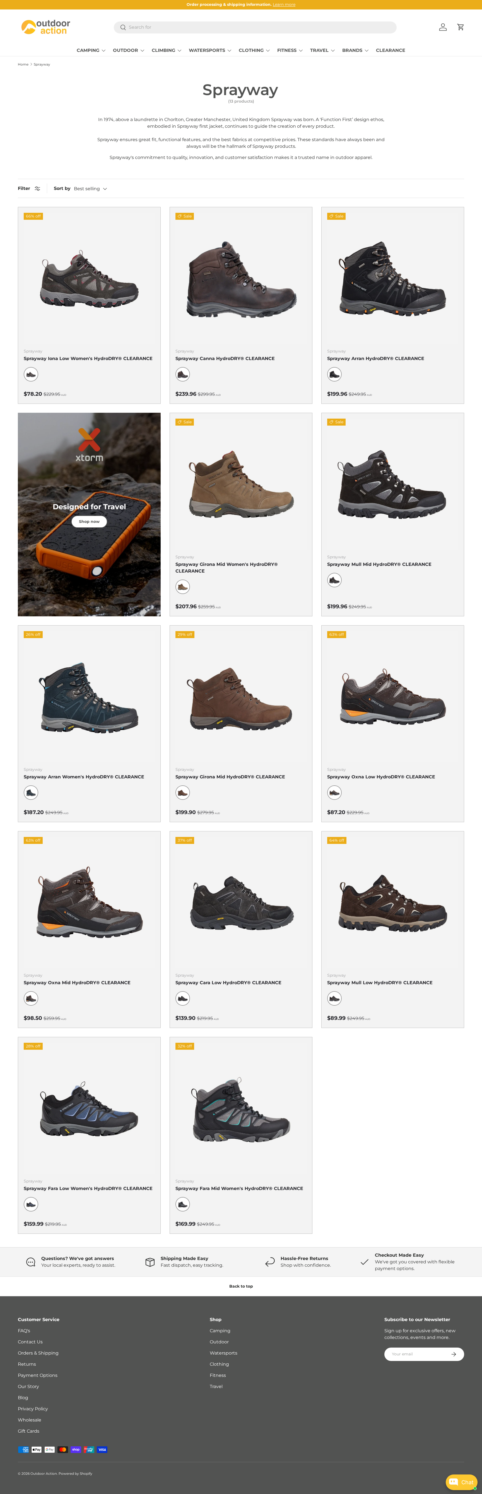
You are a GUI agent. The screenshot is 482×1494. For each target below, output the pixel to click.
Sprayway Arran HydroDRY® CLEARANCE (375, 358)
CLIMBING (163, 50)
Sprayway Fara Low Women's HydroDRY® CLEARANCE (88, 1188)
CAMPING (88, 50)
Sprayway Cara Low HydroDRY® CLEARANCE (228, 982)
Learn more (284, 4)
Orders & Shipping (38, 1353)
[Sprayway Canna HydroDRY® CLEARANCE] (241, 278)
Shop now (89, 521)
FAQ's (24, 1330)
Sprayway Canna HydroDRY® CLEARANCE (225, 358)
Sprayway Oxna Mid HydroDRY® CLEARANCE (77, 982)
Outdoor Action (43, 1473)
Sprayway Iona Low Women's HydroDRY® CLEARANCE (88, 358)
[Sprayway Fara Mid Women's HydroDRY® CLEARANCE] (241, 1108)
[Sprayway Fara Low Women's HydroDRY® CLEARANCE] (89, 1108)
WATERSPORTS (207, 50)
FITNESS (287, 50)
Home (23, 64)
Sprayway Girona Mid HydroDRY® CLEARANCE (230, 776)
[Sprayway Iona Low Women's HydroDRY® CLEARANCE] (89, 278)
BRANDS (352, 50)
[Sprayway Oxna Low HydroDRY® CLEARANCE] (392, 696)
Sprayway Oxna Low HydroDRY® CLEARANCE (381, 776)
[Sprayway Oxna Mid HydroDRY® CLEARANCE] (89, 902)
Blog (23, 1397)
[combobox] (255, 27)
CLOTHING (251, 50)
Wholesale (29, 1420)
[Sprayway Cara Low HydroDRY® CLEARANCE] (241, 902)
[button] (461, 27)
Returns (27, 1364)
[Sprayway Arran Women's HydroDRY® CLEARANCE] (89, 696)
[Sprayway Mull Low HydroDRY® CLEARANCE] (392, 902)
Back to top (241, 1286)
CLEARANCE (390, 50)
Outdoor (219, 1342)
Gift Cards (28, 1431)
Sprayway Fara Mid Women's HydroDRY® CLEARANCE (239, 1188)
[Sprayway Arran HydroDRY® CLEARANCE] (392, 278)
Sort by (62, 188)
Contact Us (30, 1342)
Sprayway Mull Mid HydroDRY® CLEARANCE (379, 564)
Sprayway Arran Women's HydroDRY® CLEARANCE (84, 776)
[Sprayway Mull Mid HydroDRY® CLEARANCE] (392, 484)
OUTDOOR (125, 50)
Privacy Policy (33, 1408)
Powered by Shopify (75, 1473)
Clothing (219, 1364)
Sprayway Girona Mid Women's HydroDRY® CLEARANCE (226, 568)
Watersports (223, 1353)
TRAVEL (319, 50)
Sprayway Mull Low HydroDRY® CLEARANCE (380, 982)
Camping (220, 1330)
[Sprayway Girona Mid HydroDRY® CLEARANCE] (241, 696)
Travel (216, 1386)
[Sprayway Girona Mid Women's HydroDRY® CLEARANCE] (241, 484)
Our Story (28, 1386)
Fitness (218, 1375)
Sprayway (42, 64)
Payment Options (37, 1375)
